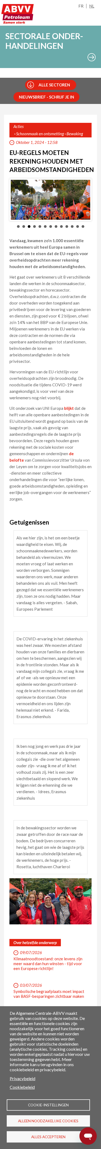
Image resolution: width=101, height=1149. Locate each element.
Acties (18, 126)
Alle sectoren (54, 84)
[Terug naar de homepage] (17, 15)
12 (77, 226)
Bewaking (75, 133)
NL (91, 6)
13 (83, 226)
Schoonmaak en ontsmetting (40, 133)
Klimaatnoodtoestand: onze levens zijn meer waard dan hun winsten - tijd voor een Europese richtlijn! (47, 963)
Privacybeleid (22, 1078)
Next (83, 199)
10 (66, 226)
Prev (17, 199)
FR (80, 6)
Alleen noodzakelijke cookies (48, 1121)
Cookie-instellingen (48, 1105)
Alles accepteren (48, 1137)
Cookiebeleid (22, 1087)
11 (72, 226)
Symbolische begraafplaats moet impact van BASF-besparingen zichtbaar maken (48, 994)
